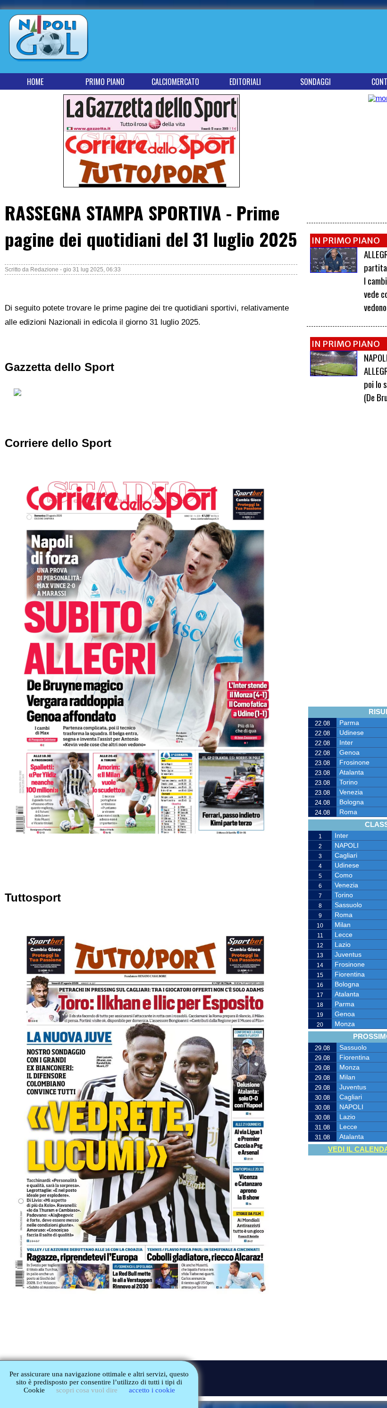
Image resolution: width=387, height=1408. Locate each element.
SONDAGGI (315, 81)
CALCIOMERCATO (175, 81)
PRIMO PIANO (105, 81)
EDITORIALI (245, 81)
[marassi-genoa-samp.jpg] (333, 374)
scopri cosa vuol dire (87, 1390)
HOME (35, 81)
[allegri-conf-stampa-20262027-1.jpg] (333, 270)
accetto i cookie (152, 1390)
